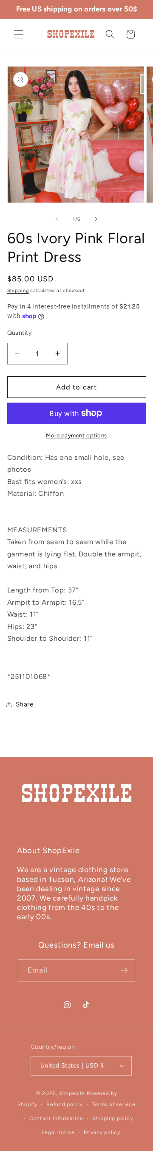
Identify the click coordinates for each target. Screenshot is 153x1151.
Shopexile (72, 1093)
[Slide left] (57, 219)
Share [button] (25, 704)
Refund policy (64, 1104)
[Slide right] (96, 219)
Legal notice (58, 1132)
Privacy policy (102, 1132)
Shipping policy (112, 1118)
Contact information (56, 1118)
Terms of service (113, 1104)
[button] (18, 34)
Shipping (18, 290)
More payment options (76, 435)
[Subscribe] (124, 970)
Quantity (19, 332)
